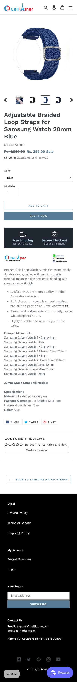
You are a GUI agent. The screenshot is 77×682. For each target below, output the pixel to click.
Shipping (10, 157)
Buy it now (38, 215)
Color (7, 170)
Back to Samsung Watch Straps (41, 479)
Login (11, 569)
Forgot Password (19, 559)
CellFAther (43, 669)
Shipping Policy (18, 533)
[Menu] (70, 7)
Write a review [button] (36, 450)
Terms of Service (19, 523)
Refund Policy (17, 513)
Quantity (9, 185)
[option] (19, 100)
